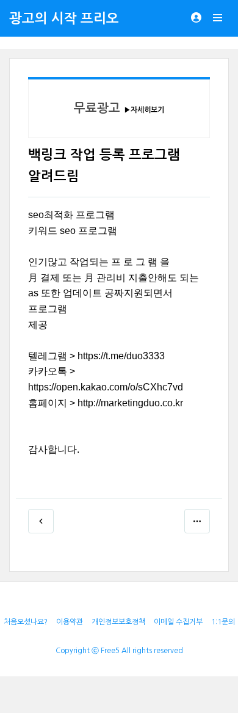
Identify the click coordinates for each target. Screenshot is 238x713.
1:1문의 (223, 622)
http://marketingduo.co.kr (130, 403)
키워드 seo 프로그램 (72, 230)
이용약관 (69, 622)
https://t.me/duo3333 (121, 356)
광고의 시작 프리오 (64, 18)
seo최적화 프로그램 (71, 215)
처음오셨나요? (26, 622)
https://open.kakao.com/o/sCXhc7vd (105, 387)
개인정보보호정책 (118, 622)
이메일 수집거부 (178, 622)
